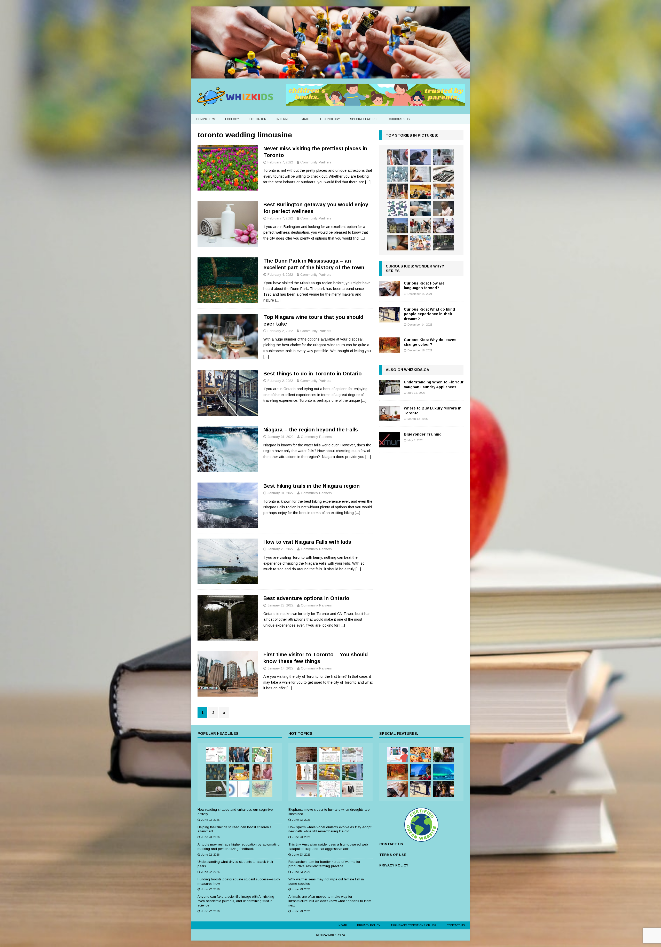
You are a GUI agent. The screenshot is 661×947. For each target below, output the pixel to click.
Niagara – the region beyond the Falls (310, 429)
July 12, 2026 (416, 392)
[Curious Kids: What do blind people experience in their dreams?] (389, 314)
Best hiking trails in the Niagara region (311, 486)
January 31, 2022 (280, 437)
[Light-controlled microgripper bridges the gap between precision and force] (306, 789)
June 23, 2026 (210, 819)
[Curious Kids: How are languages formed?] (389, 288)
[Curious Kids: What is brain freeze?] (443, 789)
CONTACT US (391, 844)
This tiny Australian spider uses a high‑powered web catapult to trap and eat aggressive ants (328, 846)
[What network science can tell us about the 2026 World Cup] (262, 789)
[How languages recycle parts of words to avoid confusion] (216, 754)
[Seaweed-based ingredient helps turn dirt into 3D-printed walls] (306, 754)
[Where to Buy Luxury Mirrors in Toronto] (389, 413)
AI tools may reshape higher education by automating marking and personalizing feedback (239, 846)
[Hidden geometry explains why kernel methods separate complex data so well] (239, 789)
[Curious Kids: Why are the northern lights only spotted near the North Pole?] (443, 772)
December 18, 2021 (419, 350)
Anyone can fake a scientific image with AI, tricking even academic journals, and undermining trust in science (236, 901)
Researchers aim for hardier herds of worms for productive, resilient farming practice (324, 864)
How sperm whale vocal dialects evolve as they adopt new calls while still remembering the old (329, 829)
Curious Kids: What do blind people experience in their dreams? (429, 314)
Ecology (232, 119)
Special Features (364, 119)
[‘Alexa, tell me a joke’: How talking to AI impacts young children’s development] (420, 208)
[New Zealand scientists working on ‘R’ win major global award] (239, 754)
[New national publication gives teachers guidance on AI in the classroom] (443, 208)
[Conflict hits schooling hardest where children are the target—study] (443, 242)
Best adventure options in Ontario (306, 598)
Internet (284, 119)
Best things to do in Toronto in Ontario (312, 373)
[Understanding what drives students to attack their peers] (420, 157)
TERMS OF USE (392, 855)
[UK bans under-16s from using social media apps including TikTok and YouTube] (397, 242)
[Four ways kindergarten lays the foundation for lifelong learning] (420, 225)
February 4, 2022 (280, 275)
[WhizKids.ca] (330, 75)
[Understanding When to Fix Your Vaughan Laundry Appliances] (389, 387)
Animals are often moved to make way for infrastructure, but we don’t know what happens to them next (329, 901)
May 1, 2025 (415, 440)
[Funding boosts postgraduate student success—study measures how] (443, 157)
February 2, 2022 (280, 331)
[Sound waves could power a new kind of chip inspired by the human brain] (329, 789)
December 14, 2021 (419, 324)
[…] (368, 182)
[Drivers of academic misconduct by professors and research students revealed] (420, 191)
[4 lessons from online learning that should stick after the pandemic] (397, 754)
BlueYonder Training (423, 434)
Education (257, 119)
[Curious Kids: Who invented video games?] (420, 772)
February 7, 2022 (280, 162)
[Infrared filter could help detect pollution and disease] (329, 754)
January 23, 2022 (280, 549)
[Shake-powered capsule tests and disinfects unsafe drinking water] (352, 789)
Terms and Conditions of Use (413, 925)
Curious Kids (399, 119)
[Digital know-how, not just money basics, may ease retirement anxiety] (443, 174)
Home (343, 925)
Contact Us (456, 925)
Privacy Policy (368, 925)
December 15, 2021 (419, 293)
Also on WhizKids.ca (407, 370)
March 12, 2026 (417, 418)
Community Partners (315, 162)
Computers (205, 119)
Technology (330, 119)
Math (306, 119)
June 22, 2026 (210, 854)
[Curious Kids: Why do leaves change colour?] (389, 345)
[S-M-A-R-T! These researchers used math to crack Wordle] (262, 754)
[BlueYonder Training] (389, 439)
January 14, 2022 (280, 668)
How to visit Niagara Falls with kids (307, 542)
